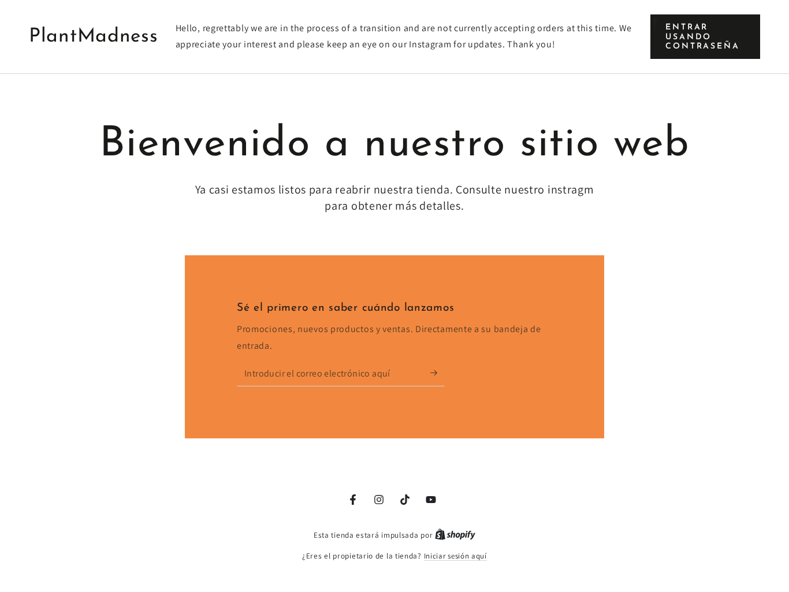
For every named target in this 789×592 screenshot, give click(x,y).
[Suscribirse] (437, 373)
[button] (705, 36)
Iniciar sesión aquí (455, 556)
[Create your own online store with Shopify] (455, 535)
